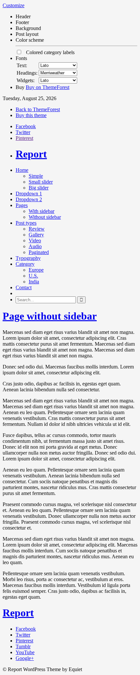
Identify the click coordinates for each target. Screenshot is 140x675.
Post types (26, 223)
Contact (24, 287)
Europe (36, 270)
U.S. (33, 275)
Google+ (25, 658)
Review (37, 229)
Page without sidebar (50, 316)
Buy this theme (31, 115)
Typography (28, 258)
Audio (35, 246)
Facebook (26, 126)
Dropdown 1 (29, 193)
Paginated (39, 252)
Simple (36, 176)
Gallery (36, 234)
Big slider (39, 187)
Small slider (41, 182)
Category (25, 264)
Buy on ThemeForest (47, 87)
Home (22, 170)
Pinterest (24, 138)
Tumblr (23, 646)
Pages (22, 205)
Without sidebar (45, 217)
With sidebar (41, 211)
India (34, 281)
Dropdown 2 (29, 199)
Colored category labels (48, 52)
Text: (22, 65)
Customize (13, 5)
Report (31, 154)
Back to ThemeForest (38, 109)
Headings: (27, 73)
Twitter (23, 132)
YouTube (25, 652)
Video (35, 240)
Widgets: (26, 80)
